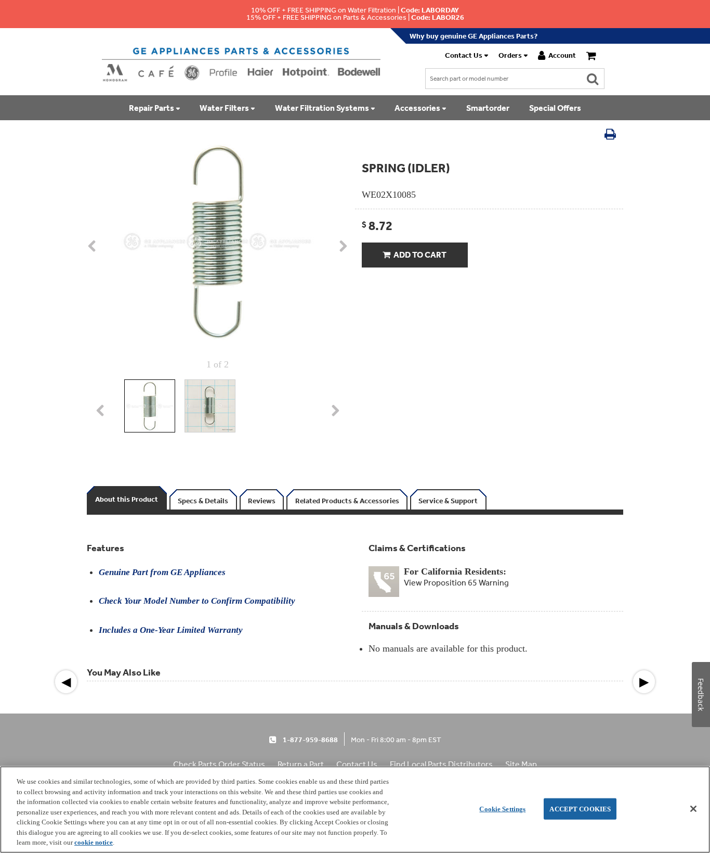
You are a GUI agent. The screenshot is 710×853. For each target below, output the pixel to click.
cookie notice (93, 842)
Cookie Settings (502, 808)
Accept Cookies (580, 808)
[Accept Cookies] (693, 808)
